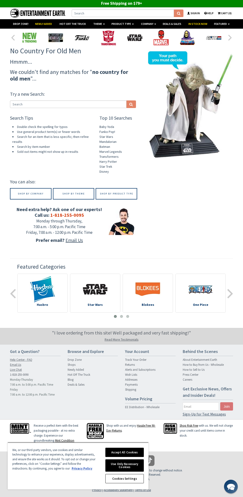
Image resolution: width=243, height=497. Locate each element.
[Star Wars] (135, 37)
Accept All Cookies (124, 452)
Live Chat (16, 370)
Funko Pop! (107, 132)
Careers (187, 380)
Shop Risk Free (189, 426)
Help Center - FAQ (21, 360)
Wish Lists (131, 375)
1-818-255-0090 (19, 375)
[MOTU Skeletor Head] (187, 37)
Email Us (74, 240)
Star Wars (106, 137)
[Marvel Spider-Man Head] (161, 37)
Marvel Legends (110, 151)
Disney (104, 171)
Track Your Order (135, 360)
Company (147, 24)
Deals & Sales (172, 24)
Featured (220, 24)
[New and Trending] (29, 37)
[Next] (230, 37)
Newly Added (43, 24)
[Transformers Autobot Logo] (108, 37)
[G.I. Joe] (214, 37)
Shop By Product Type (116, 193)
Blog (71, 380)
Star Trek (105, 166)
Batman (104, 147)
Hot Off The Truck (73, 24)
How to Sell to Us (194, 370)
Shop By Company (31, 193)
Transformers (109, 156)
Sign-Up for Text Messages (204, 414)
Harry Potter (108, 161)
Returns (130, 365)
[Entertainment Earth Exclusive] (56, 37)
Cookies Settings (124, 479)
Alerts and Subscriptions (140, 370)
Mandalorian (108, 142)
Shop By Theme (73, 193)
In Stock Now (197, 24)
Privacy (97, 490)
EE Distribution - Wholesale (142, 407)
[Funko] (82, 37)
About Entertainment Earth (200, 360)
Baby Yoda (106, 127)
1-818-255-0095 (67, 215)
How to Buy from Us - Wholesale (203, 365)
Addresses (131, 380)
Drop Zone (75, 360)
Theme (98, 24)
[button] (231, 486)
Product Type (121, 24)
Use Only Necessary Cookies (124, 465)
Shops (71, 365)
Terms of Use (143, 490)
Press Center (190, 375)
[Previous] (13, 37)
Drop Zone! (20, 24)
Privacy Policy (82, 468)
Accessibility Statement (118, 490)
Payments (131, 385)
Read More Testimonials (122, 339)
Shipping (130, 390)
